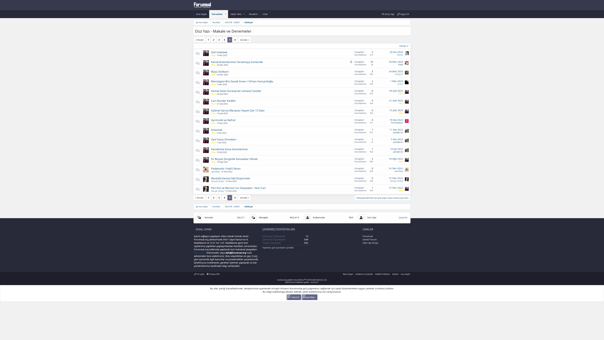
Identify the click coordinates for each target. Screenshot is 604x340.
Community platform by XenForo (302, 280)
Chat (265, 14)
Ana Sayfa (201, 14)
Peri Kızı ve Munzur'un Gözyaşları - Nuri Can (238, 188)
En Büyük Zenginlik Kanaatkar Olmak (234, 159)
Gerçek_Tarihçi (217, 181)
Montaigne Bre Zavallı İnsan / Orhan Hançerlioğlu (242, 81)
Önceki (200, 39)
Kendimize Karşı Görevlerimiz (229, 149)
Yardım (395, 274)
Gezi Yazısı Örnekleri (223, 139)
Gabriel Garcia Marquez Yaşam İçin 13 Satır (238, 110)
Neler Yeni (236, 14)
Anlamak (216, 130)
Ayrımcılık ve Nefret (223, 120)
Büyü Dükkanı (220, 71)
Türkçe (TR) (214, 274)
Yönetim (253, 14)
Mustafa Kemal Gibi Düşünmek (230, 178)
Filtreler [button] (402, 46)
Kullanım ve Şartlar (364, 274)
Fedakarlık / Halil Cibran (226, 168)
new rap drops (370, 242)
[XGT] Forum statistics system (302, 282)
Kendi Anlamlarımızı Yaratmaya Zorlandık (237, 62)
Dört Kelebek (219, 52)
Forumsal (368, 236)
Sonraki (243, 39)
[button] (226, 14)
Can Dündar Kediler (223, 100)
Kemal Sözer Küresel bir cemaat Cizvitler (236, 91)
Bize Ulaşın (200, 252)
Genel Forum (370, 239)
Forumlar (217, 14)
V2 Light (200, 274)
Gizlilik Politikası (382, 274)
